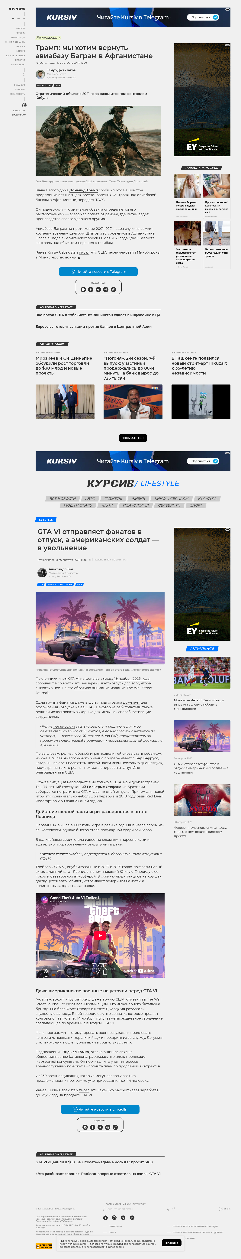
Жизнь (138, 499)
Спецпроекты (17, 94)
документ (131, 702)
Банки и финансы (15, 42)
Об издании (115, 1226)
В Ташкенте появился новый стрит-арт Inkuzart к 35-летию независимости (199, 366)
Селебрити (169, 505)
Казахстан (19, 110)
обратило (82, 688)
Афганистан (44, 85)
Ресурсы (20, 46)
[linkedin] (132, 1217)
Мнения (20, 51)
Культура (207, 499)
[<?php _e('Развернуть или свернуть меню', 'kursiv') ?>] (24, 105)
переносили (64, 726)
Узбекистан (18, 115)
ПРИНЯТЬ (171, 1242)
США (57, 85)
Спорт (196, 505)
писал (84, 252)
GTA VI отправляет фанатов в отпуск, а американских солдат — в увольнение (201, 768)
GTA (41, 584)
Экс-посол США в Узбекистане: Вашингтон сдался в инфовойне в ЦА (98, 315)
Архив (112, 1232)
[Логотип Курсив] (16, 9)
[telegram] (123, 1217)
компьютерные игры (59, 584)
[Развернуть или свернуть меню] (24, 74)
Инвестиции (18, 37)
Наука (107, 505)
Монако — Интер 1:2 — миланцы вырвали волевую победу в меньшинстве (199, 705)
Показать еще (133, 438)
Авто (90, 499)
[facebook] (105, 1217)
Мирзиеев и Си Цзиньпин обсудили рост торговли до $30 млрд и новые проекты (64, 366)
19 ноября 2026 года (132, 679)
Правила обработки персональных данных (197, 1232)
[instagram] (114, 1217)
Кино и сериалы (171, 499)
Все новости (62, 499)
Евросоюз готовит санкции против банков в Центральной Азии (94, 327)
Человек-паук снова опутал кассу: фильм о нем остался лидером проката (200, 832)
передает (86, 200)
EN (24, 19)
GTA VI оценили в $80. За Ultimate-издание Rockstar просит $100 (94, 1162)
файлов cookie (115, 1246)
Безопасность (48, 38)
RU (13, 19)
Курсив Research (15, 55)
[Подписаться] (171, 1209)
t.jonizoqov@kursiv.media (61, 77)
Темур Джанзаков (61, 70)
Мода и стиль (78, 505)
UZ (18, 19)
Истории (20, 33)
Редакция (19, 85)
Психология (136, 505)
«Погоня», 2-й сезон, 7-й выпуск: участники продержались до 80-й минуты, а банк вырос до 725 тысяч (131, 368)
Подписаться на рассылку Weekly (126, 1204)
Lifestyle (20, 60)
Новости (20, 28)
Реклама (20, 89)
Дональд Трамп (83, 190)
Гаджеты (113, 499)
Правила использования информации (195, 1226)
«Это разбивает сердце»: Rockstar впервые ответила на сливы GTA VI (98, 1174)
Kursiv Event (18, 64)
